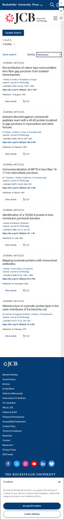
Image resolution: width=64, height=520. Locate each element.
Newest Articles (10, 374)
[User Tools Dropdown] (58, 5)
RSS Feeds (7, 454)
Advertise (7, 435)
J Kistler (5, 80)
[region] (32, 498)
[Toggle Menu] (55, 18)
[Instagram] (25, 464)
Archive (6, 384)
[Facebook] (8, 464)
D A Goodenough (34, 132)
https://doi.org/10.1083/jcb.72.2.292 (18, 324)
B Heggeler (17, 314)
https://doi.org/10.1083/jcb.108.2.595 (19, 142)
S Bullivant (26, 178)
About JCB (7, 407)
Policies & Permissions (13, 417)
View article (9, 102)
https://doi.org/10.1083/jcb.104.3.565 (19, 188)
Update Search (11, 33)
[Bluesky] (51, 464)
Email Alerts (8, 388)
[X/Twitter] (17, 464)
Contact (6, 440)
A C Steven (7, 314)
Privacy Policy (9, 450)
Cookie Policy (8, 426)
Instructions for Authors (14, 398)
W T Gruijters (8, 178)
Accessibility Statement (14, 421)
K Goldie (13, 80)
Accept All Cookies (32, 506)
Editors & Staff (9, 412)
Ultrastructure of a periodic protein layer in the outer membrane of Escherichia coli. (30, 307)
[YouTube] (34, 464)
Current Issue (9, 379)
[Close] (14, 44)
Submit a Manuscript (12, 393)
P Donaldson (23, 80)
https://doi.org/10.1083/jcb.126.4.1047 (19, 90)
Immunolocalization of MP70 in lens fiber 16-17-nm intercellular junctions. (29, 171)
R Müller (26, 314)
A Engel (33, 80)
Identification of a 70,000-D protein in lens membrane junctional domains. (27, 216)
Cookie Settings (32, 514)
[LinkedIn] (43, 464)
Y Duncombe (15, 269)
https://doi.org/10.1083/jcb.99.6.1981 (19, 279)
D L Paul (22, 132)
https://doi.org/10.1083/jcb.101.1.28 (18, 233)
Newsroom (7, 445)
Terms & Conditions (12, 431)
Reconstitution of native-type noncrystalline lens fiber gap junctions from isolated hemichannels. (29, 71)
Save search (9, 54)
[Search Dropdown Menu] (52, 5)
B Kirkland (14, 223)
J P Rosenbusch (46, 314)
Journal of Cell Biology (19, 83)
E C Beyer (6, 132)
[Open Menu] (23, 5)
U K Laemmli (27, 269)
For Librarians (9, 403)
